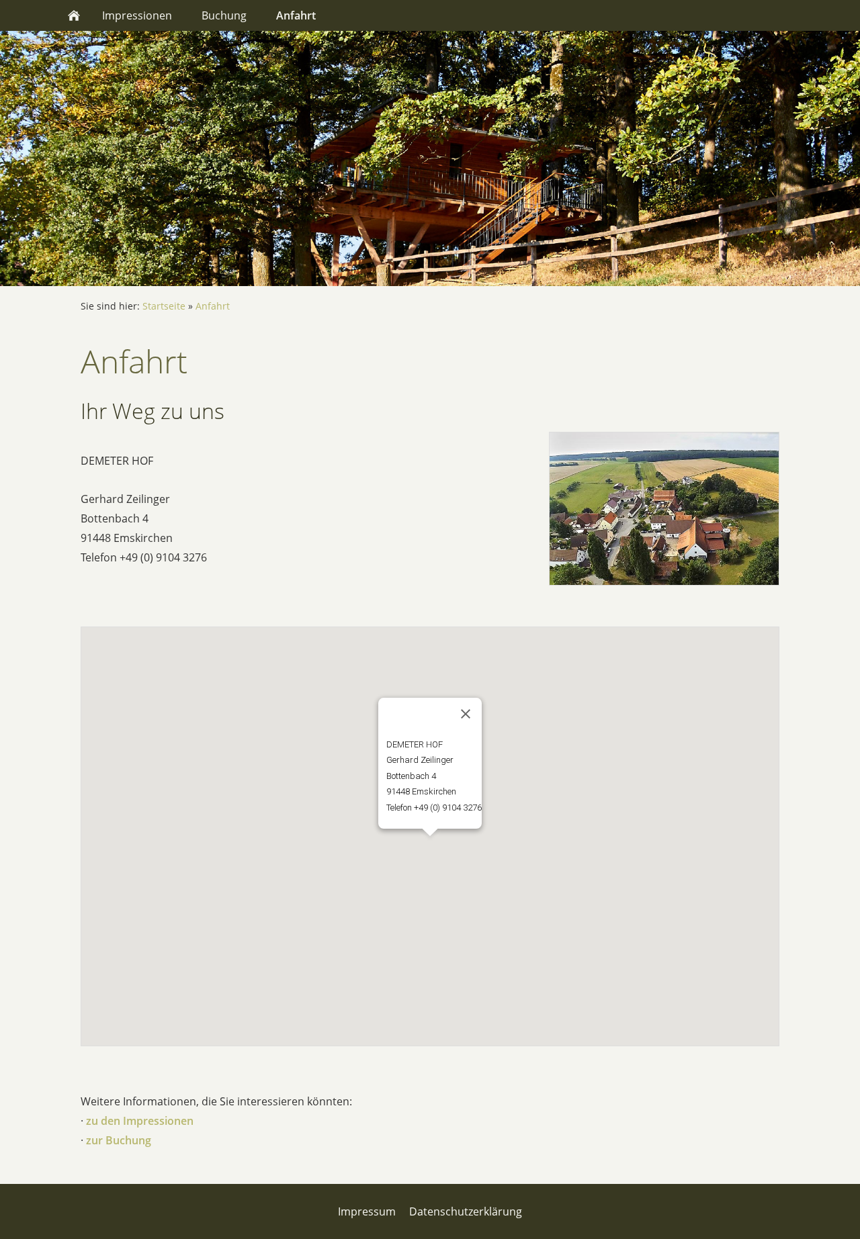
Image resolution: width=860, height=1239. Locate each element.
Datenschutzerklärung (465, 1211)
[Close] (465, 714)
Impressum (367, 1211)
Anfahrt (213, 306)
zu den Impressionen (140, 1120)
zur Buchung (118, 1140)
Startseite (163, 306)
